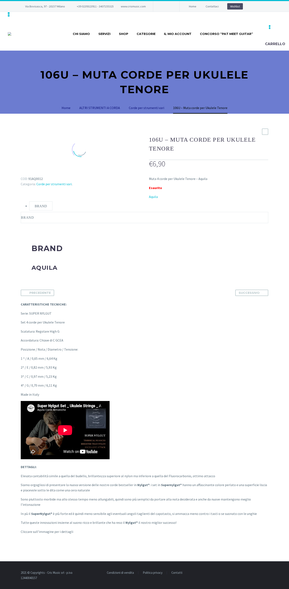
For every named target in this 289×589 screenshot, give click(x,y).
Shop (123, 34)
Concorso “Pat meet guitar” (226, 34)
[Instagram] (169, 6)
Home (192, 6)
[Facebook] (163, 6)
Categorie (146, 34)
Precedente (40, 293)
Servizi (104, 34)
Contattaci (212, 6)
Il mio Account (177, 34)
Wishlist (235, 6)
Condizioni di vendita (120, 572)
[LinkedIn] (48, 172)
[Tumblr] (42, 172)
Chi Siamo (81, 34)
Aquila (153, 197)
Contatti (176, 572)
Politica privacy (152, 572)
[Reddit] (54, 172)
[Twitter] (29, 172)
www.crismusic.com (133, 6)
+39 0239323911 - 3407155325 (95, 6)
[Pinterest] (35, 172)
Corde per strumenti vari (54, 184)
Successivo (249, 293)
